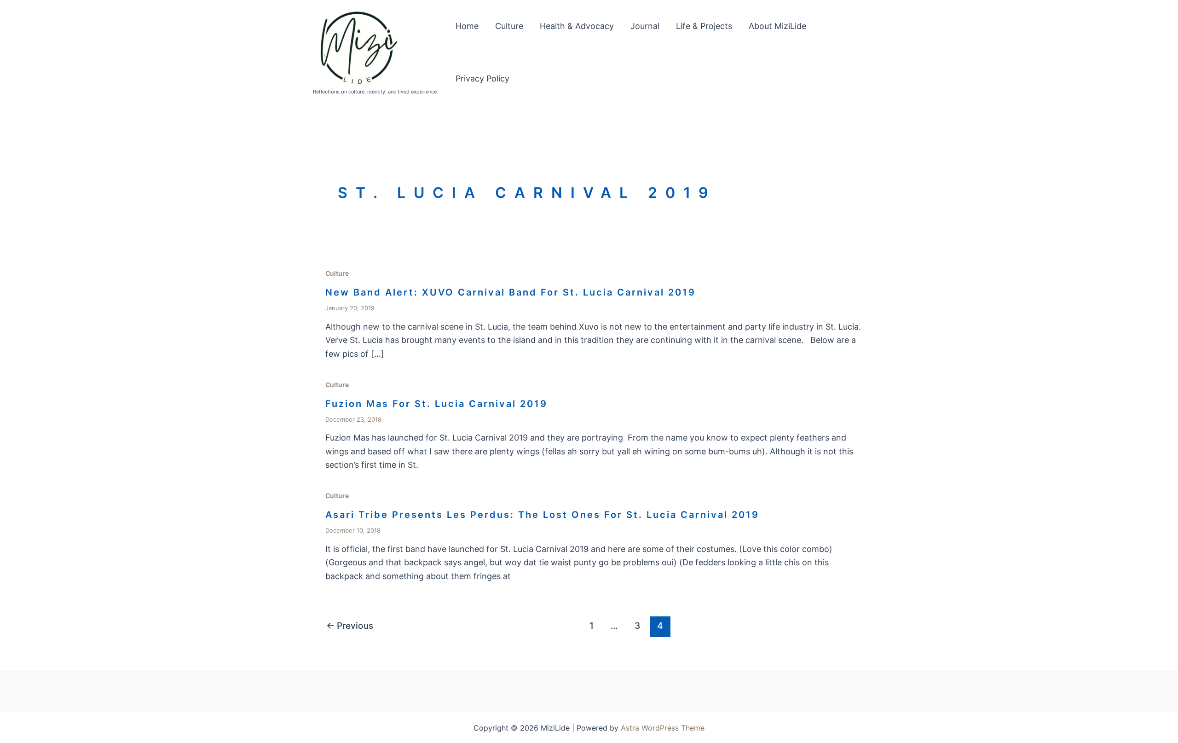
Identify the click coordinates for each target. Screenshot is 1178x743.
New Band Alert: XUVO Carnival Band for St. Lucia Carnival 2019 (510, 292)
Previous (349, 625)
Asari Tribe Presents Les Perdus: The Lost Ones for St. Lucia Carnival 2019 (542, 514)
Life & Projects (704, 26)
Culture (509, 26)
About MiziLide (777, 26)
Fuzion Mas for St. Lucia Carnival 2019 (436, 403)
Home (467, 26)
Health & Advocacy (577, 26)
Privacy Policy (482, 78)
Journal (644, 26)
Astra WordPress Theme (662, 727)
